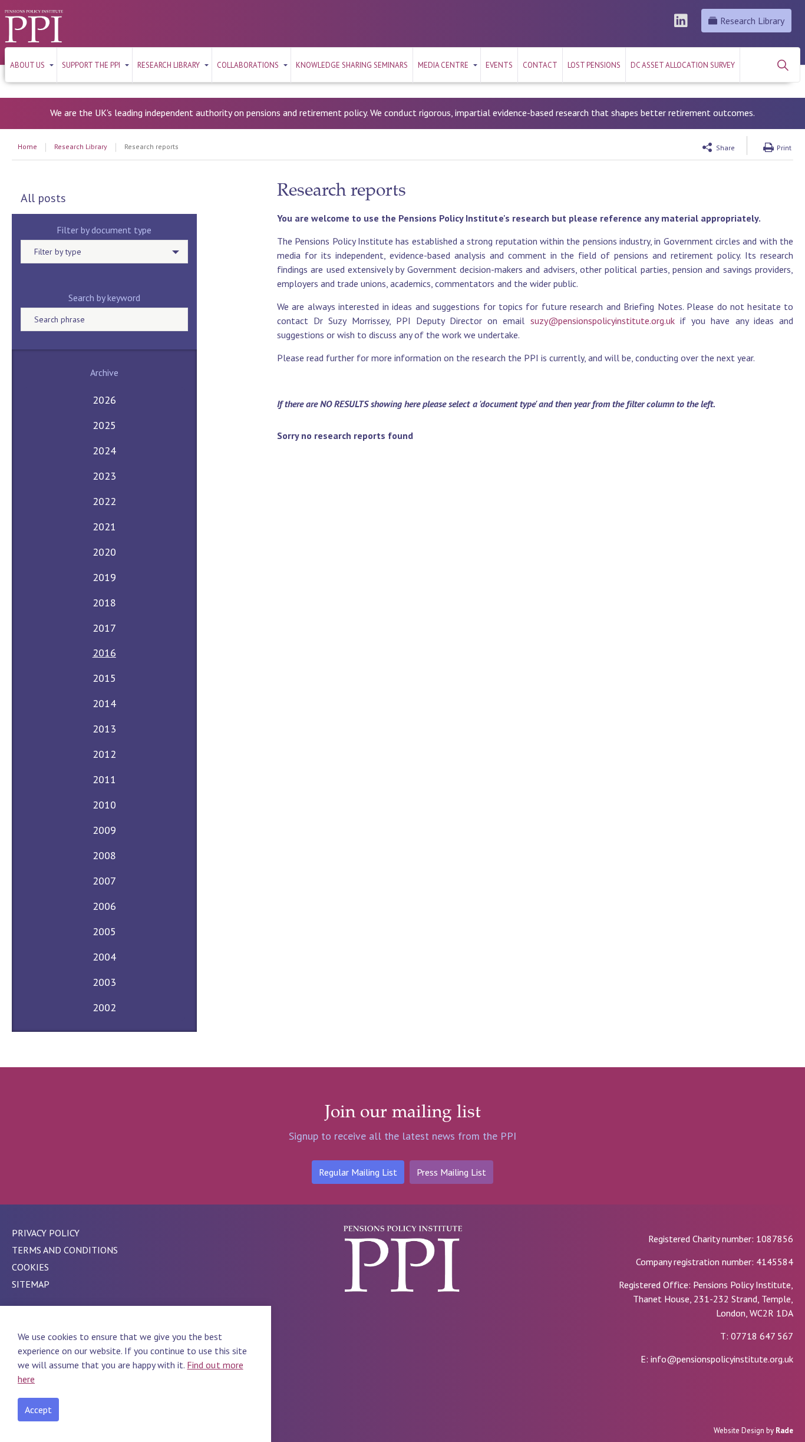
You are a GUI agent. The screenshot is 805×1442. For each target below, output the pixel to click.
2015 (104, 678)
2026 (104, 400)
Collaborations (248, 65)
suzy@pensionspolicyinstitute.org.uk (602, 320)
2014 (104, 703)
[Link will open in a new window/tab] (682, 20)
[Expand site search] (782, 65)
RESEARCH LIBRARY (168, 65)
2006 (104, 906)
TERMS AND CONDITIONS (65, 1250)
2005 (104, 931)
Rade (784, 1430)
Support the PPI (91, 65)
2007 (104, 880)
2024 (104, 450)
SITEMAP (31, 1284)
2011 (104, 779)
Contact (540, 65)
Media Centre (443, 65)
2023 (104, 476)
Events (499, 65)
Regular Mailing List (358, 1172)
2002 (104, 1007)
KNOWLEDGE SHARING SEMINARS (352, 65)
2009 (104, 830)
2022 (104, 501)
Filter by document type (104, 230)
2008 (104, 855)
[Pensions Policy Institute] (34, 26)
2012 (104, 754)
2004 (104, 956)
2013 (104, 728)
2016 (104, 652)
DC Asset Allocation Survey (683, 65)
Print (784, 147)
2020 (104, 552)
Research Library (752, 21)
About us (27, 65)
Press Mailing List (451, 1172)
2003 (104, 982)
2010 (104, 804)
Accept (38, 1409)
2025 (104, 425)
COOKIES (30, 1267)
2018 (104, 602)
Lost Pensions (594, 65)
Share (725, 147)
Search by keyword (104, 297)
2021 (104, 526)
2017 (104, 628)
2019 (104, 577)
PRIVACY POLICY (46, 1233)
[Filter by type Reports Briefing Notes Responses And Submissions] (104, 251)
